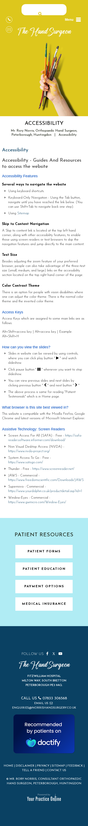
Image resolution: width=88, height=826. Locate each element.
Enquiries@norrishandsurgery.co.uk (44, 707)
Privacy (43, 765)
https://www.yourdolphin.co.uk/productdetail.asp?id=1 (45, 491)
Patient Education (44, 569)
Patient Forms (44, 551)
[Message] (9, 29)
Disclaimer (25, 765)
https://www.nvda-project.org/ (29, 451)
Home (8, 765)
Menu (69, 19)
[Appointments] (9, 19)
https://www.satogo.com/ (25, 462)
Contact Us (56, 770)
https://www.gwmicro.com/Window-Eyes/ (37, 502)
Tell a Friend (33, 770)
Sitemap (23, 213)
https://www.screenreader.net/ (53, 469)
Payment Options (44, 586)
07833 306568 (55, 698)
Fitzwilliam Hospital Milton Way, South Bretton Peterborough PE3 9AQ (44, 681)
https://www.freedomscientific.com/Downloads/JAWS (46, 480)
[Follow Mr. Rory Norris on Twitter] (54, 652)
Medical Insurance (44, 604)
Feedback (75, 765)
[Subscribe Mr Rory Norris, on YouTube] (61, 652)
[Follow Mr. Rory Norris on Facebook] (48, 652)
